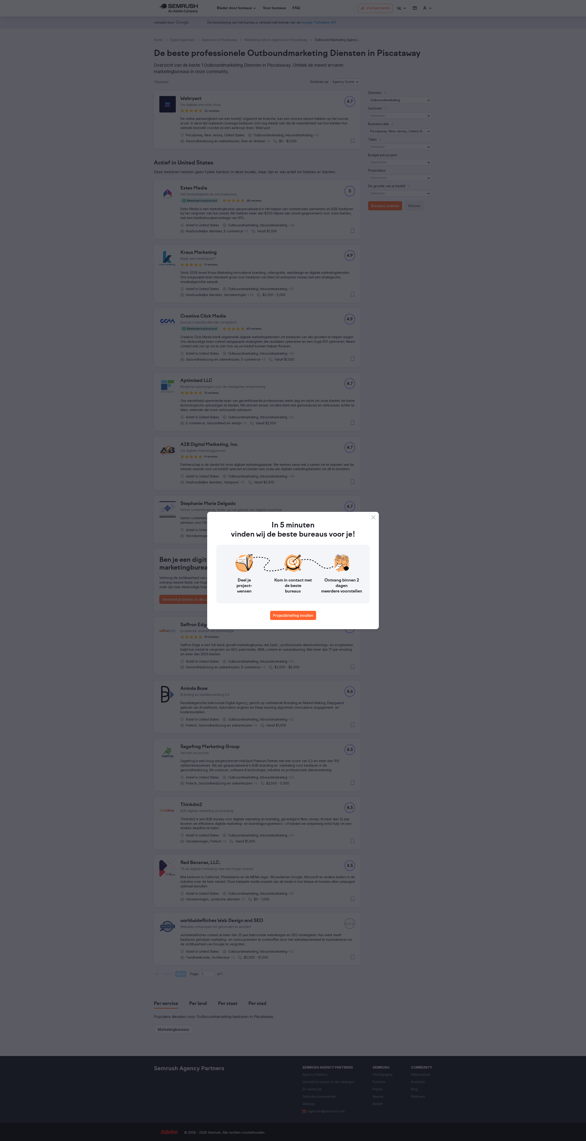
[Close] (373, 517)
